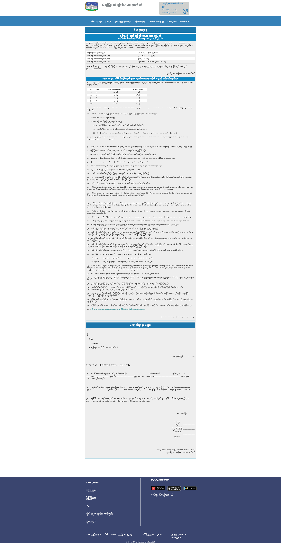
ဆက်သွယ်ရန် (92, 482)
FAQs (88, 506)
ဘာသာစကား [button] (185, 21)
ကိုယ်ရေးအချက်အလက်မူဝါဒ (99, 514)
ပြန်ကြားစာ (91, 498)
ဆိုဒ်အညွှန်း (91, 522)
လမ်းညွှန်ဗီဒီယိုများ (160, 495)
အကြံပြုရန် (91, 490)
